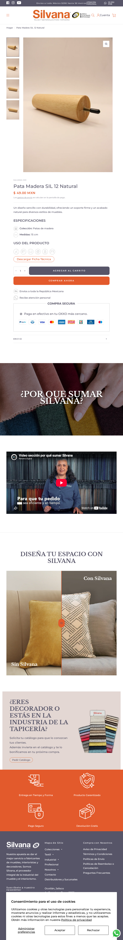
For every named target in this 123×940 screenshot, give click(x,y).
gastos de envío (24, 197)
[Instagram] (13, 3)
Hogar (9, 27)
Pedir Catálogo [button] (21, 759)
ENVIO (17, 339)
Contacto (50, 874)
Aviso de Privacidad (95, 849)
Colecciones (52, 849)
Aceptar (59, 930)
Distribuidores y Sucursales (61, 879)
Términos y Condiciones (97, 854)
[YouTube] (19, 3)
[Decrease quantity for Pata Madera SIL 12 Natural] (16, 271)
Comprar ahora (61, 280)
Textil (48, 854)
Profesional (51, 864)
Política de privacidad (76, 919)
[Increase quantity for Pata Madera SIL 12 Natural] (24, 271)
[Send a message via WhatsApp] (116, 933)
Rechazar (93, 930)
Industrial (50, 859)
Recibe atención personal (35, 297)
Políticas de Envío (94, 859)
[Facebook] (7, 3)
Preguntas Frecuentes (96, 872)
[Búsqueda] (93, 15)
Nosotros (50, 869)
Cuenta (105, 15)
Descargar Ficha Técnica (34, 259)
